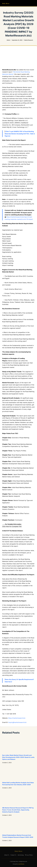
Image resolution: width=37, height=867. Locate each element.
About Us (6, 855)
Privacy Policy (29, 855)
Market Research (28, 40)
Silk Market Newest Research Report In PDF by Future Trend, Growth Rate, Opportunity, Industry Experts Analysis (18, 810)
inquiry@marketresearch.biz (17, 722)
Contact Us (13, 855)
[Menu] (34, 3)
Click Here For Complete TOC (12, 526)
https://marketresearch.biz (16, 718)
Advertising (21, 855)
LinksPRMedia (21, 864)
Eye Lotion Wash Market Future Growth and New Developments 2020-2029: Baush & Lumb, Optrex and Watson (18, 757)
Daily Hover (5, 3)
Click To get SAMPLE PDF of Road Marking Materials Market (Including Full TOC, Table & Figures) (20, 134)
